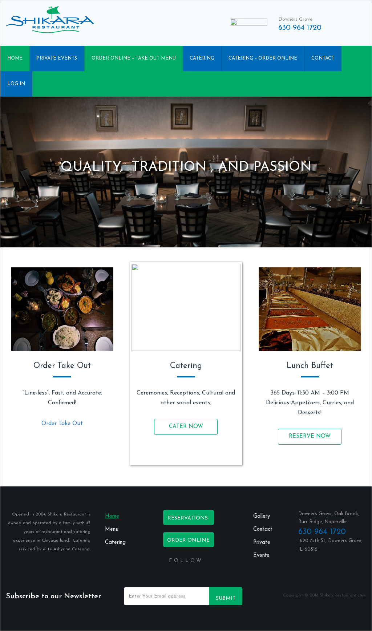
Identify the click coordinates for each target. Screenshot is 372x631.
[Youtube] (190, 576)
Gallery (261, 516)
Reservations (187, 518)
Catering (202, 58)
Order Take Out (62, 423)
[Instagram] (197, 576)
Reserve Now (310, 436)
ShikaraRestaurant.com (342, 595)
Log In (16, 83)
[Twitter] (182, 576)
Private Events (56, 58)
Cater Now (186, 426)
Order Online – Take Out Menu (134, 58)
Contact (322, 58)
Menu (111, 529)
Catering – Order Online (263, 58)
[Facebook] (175, 576)
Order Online (188, 540)
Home (15, 58)
